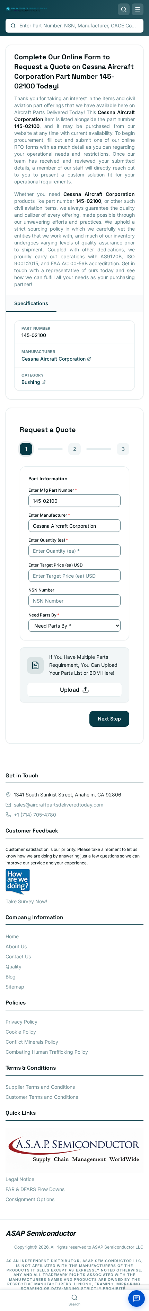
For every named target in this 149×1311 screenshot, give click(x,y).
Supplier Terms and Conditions (40, 1087)
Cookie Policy (21, 1032)
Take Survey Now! (26, 901)
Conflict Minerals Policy (32, 1042)
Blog (11, 977)
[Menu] (137, 9)
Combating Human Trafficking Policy (47, 1052)
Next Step (109, 719)
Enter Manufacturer (49, 515)
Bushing (30, 382)
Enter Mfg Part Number (52, 490)
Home (12, 936)
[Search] (124, 9)
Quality (13, 966)
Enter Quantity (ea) (48, 540)
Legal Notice (20, 1179)
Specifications (31, 303)
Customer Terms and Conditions (42, 1097)
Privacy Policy (21, 1022)
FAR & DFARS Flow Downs (35, 1189)
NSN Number (41, 590)
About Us (16, 946)
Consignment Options (30, 1199)
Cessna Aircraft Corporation (53, 359)
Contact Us (18, 956)
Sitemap (15, 987)
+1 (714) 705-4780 (35, 815)
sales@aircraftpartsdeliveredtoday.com (58, 805)
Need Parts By (43, 615)
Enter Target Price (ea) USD (55, 565)
